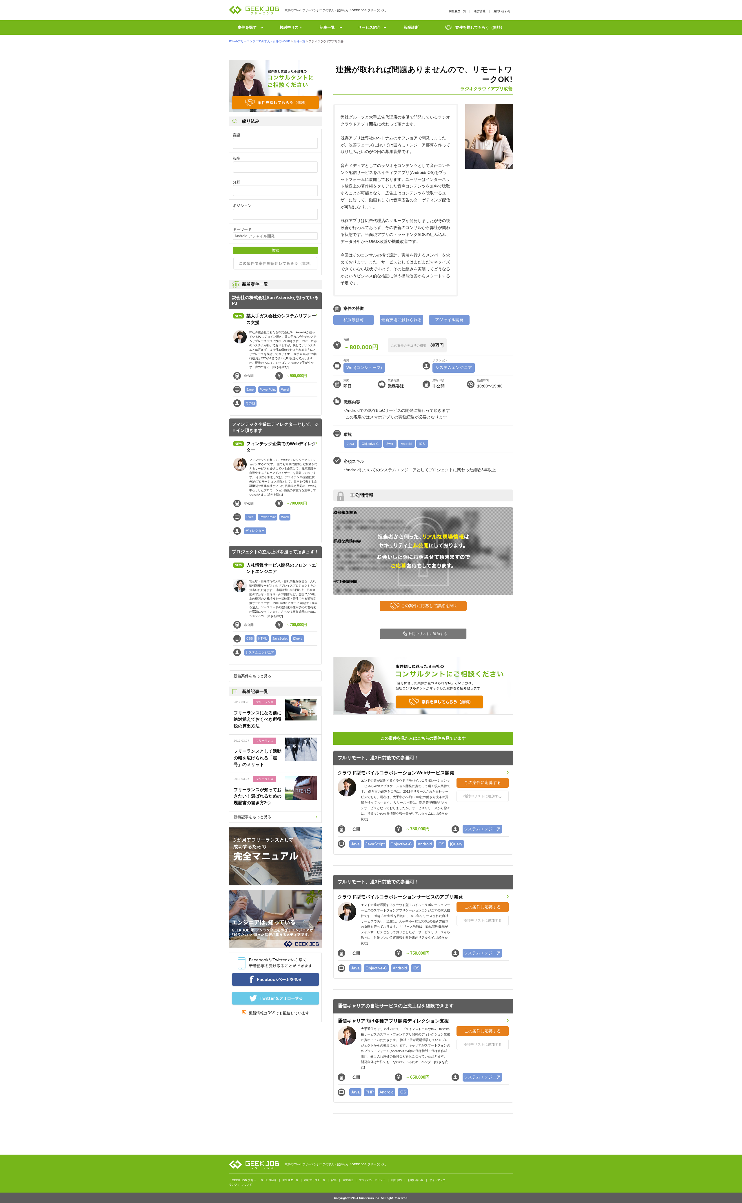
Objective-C (370, 443)
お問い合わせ (502, 11)
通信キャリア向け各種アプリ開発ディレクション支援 (393, 1020)
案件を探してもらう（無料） (479, 27)
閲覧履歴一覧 (457, 11)
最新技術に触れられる (401, 319)
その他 (250, 403)
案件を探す (247, 27)
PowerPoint (268, 389)
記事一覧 (327, 27)
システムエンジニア (259, 652)
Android (406, 443)
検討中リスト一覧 (314, 1180)
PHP (369, 1092)
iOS (422, 443)
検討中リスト (291, 27)
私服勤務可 (353, 319)
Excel (250, 389)
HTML (262, 638)
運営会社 (479, 11)
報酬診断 (411, 27)
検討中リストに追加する (428, 634)
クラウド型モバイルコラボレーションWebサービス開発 (396, 772)
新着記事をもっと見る (252, 817)
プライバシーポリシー (372, 1180)
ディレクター (255, 530)
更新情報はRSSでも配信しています (277, 1013)
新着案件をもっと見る (252, 676)
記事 (334, 1180)
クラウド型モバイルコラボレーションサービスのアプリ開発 (400, 896)
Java (350, 443)
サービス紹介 (369, 27)
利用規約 (396, 1180)
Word (285, 389)
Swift (389, 443)
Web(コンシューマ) (364, 367)
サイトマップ (437, 1180)
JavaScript (280, 638)
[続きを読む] (280, 367)
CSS (249, 638)
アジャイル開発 (449, 319)
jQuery (298, 638)
